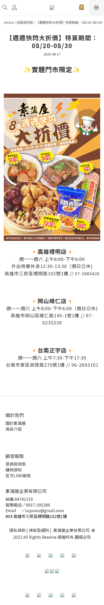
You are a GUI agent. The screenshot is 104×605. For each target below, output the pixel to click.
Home (9, 22)
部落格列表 (25, 22)
